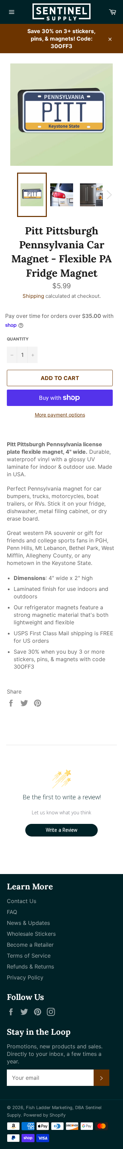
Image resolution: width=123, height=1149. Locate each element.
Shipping (33, 296)
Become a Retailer (30, 944)
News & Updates (28, 922)
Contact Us (21, 901)
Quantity (18, 338)
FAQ (12, 911)
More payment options (60, 415)
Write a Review (61, 830)
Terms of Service (29, 955)
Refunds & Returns (30, 966)
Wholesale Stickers (31, 933)
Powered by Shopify (45, 1115)
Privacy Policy (25, 977)
